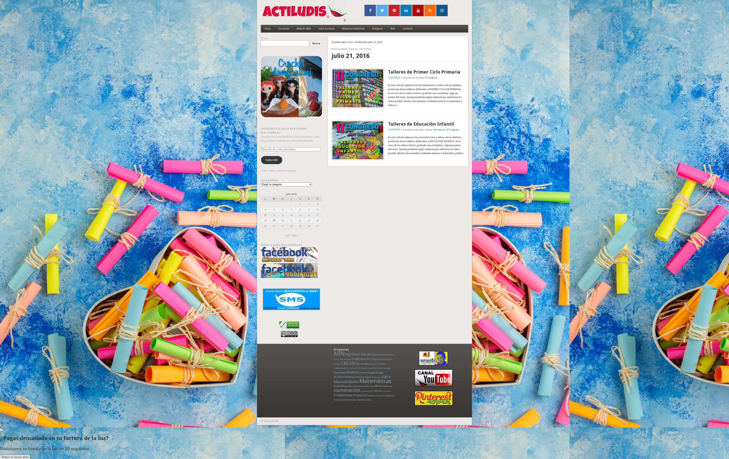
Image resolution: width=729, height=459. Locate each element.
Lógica (385, 377)
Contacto (408, 28)
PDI (380, 391)
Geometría (340, 372)
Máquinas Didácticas (353, 28)
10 (317, 209)
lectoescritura (343, 377)
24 (317, 220)
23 (309, 220)
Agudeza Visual (358, 354)
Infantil (363, 372)
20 (282, 220)
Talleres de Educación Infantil (421, 124)
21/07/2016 (394, 77)
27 (282, 226)
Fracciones (361, 368)
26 (274, 226)
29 (300, 226)
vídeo (369, 399)
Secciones (283, 28)
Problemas (343, 395)
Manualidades (346, 381)
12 (274, 215)
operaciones (367, 391)
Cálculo (348, 363)
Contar (337, 364)
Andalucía (376, 354)
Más (393, 28)
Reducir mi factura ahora (15, 457)
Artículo (347, 359)
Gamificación (375, 368)
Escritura (350, 368)
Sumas (352, 399)
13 (282, 215)
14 (291, 215)
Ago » (295, 235)
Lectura (358, 376)
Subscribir (271, 159)
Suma (343, 399)
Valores (361, 399)
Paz (375, 391)
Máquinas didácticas (363, 386)
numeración (347, 390)
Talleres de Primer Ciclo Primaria (424, 72)
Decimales (362, 364)
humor (353, 372)
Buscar (264, 38)
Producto (360, 395)
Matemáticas (375, 381)
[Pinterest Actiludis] (433, 398)
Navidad (387, 386)
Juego (380, 372)
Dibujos (373, 364)
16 (309, 215)
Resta (337, 399)
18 (265, 220)
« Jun (287, 235)
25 (265, 226)
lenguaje (376, 377)
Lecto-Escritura (326, 28)
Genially (387, 368)
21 (291, 220)
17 (317, 215)
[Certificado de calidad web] (289, 329)
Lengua (367, 377)
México (379, 386)
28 (291, 226)
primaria (387, 391)
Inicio (268, 28)
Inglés (371, 372)
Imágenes (377, 28)
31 (317, 226)
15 (300, 215)
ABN (339, 353)
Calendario (360, 359)
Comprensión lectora (381, 359)
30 (309, 226)
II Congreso (431, 77)
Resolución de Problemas (381, 395)
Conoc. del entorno (435, 129)
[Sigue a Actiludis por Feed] (430, 10)
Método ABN (304, 28)
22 (300, 220)
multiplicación (343, 386)
